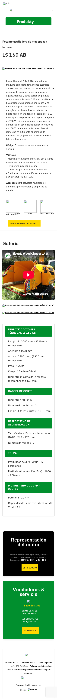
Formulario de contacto (24, 223)
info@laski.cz (29, 622)
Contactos (30, 631)
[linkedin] (22, 11)
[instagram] (27, 11)
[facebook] (6, 11)
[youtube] (16, 11)
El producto (30, 568)
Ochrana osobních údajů (40, 666)
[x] (11, 11)
